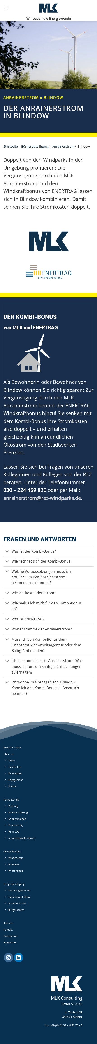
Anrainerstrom (63, 146)
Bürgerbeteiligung (35, 146)
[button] (5, 8)
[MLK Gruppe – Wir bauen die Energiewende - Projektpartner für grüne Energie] (48, 8)
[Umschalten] (7, 551)
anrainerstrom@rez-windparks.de (42, 498)
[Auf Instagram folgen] (8, 957)
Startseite (10, 146)
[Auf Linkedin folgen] (18, 957)
